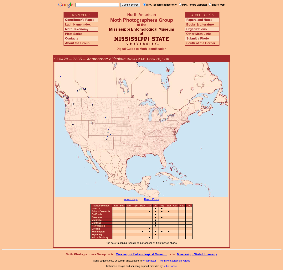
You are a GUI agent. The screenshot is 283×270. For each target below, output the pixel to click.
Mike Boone (170, 266)
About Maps (131, 199)
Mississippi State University (197, 254)
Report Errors (151, 199)
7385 (77, 59)
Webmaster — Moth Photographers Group (166, 260)
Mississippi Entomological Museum (141, 254)
